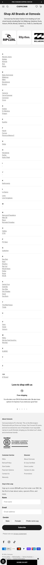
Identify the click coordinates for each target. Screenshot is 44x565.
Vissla (4, 327)
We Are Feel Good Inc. (9, 340)
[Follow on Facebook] (3, 542)
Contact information (19, 559)
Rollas (4, 271)
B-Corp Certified (29, 463)
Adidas (4, 59)
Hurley (4, 155)
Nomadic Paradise (8, 222)
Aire (3, 64)
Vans (4, 324)
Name (4, 497)
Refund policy (16, 557)
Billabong (5, 77)
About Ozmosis (29, 459)
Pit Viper (5, 242)
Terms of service (27, 557)
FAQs (4, 459)
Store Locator (28, 466)
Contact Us (6, 474)
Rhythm (4, 264)
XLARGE (5, 351)
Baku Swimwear (7, 75)
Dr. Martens (6, 111)
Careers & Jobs (29, 470)
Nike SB (4, 217)
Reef (3, 261)
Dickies (4, 109)
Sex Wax (5, 289)
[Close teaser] (38, 559)
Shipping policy (6, 559)
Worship (5, 342)
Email (4, 507)
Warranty (5, 477)
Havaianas (5, 153)
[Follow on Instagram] (9, 542)
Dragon (4, 113)
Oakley (4, 231)
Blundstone (6, 82)
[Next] (41, 2)
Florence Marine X (8, 135)
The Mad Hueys (7, 305)
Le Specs (5, 192)
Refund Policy (6, 463)
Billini (4, 79)
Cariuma (5, 93)
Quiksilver (5, 250)
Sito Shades (6, 291)
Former (4, 133)
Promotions (28, 474)
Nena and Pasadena (9, 215)
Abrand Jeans (7, 57)
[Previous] (2, 2)
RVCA (4, 276)
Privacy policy (6, 557)
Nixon (4, 220)
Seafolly (5, 287)
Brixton (4, 84)
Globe (4, 144)
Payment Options (8, 470)
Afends (4, 61)
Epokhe (4, 122)
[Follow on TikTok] (14, 542)
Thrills (4, 307)
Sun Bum (5, 296)
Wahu (4, 338)
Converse (5, 98)
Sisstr (4, 294)
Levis (4, 195)
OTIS (3, 233)
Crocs (4, 100)
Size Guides (6, 466)
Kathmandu (6, 183)
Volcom (4, 329)
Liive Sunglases (7, 198)
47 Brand (5, 377)
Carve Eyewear (7, 95)
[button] (22, 562)
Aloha (4, 66)
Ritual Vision (6, 269)
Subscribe (22, 527)
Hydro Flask (6, 157)
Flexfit (4, 131)
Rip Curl (4, 266)
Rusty (4, 273)
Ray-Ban (5, 259)
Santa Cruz (6, 284)
